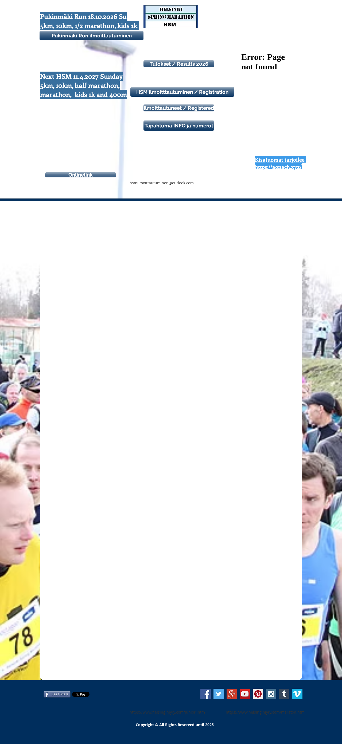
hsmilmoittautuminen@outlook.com (162, 182)
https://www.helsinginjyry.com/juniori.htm (167, 712)
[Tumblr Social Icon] (284, 694)
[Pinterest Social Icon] (258, 694)
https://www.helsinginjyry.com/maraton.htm (265, 712)
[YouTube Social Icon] (245, 694)
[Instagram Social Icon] (271, 694)
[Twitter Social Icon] (218, 694)
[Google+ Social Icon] (232, 694)
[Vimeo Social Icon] (297, 694)
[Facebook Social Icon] (205, 694)
